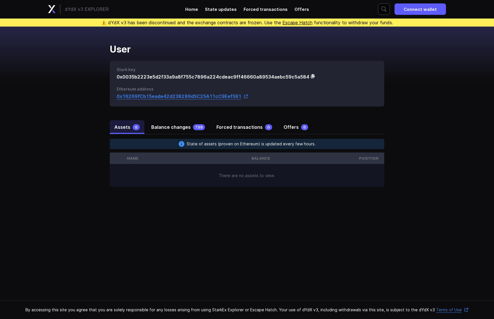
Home (191, 9)
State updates (221, 9)
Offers (301, 9)
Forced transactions (266, 9)
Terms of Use (449, 309)
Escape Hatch (297, 22)
